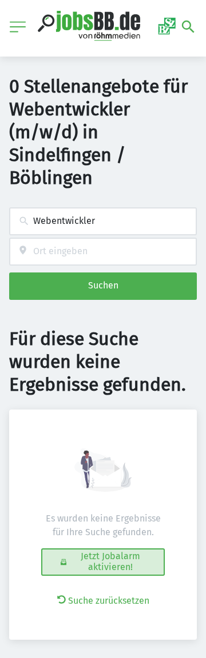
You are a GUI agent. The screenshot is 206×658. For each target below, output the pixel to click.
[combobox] (103, 221)
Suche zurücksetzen (108, 600)
